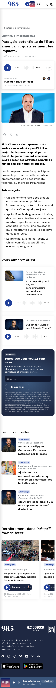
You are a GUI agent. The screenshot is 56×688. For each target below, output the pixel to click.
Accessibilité (26, 643)
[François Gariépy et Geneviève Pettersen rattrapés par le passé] (8, 445)
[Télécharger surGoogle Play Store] (33, 666)
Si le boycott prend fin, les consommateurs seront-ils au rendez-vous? (37, 288)
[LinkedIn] (26, 656)
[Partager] (49, 68)
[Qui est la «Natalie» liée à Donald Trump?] (14, 324)
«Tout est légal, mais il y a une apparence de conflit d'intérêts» (35, 505)
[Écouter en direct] (27, 4)
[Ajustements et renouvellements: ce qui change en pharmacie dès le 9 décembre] (8, 468)
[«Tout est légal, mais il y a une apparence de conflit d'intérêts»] (8, 497)
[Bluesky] (20, 656)
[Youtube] (38, 656)
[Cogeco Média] (35, 630)
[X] (32, 656)
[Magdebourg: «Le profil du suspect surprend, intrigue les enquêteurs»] (20, 550)
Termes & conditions (10, 640)
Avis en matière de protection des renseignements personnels (22, 403)
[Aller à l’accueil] (13, 5)
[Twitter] (11, 134)
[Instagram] (8, 656)
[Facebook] (4, 134)
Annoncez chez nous (10, 649)
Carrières (30, 646)
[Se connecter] (52, 4)
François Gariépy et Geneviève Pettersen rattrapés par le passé (32, 450)
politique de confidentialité (37, 409)
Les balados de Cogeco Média (31, 681)
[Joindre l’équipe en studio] (38, 4)
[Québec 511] (52, 632)
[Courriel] (17, 134)
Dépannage (38, 640)
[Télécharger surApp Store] (10, 666)
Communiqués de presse (12, 646)
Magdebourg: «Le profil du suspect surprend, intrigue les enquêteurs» (20, 577)
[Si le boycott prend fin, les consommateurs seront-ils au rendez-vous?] (14, 276)
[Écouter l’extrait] (7, 67)
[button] (14, 682)
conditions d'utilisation (22, 411)
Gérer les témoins (9, 643)
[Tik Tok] (14, 656)
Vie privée (26, 640)
